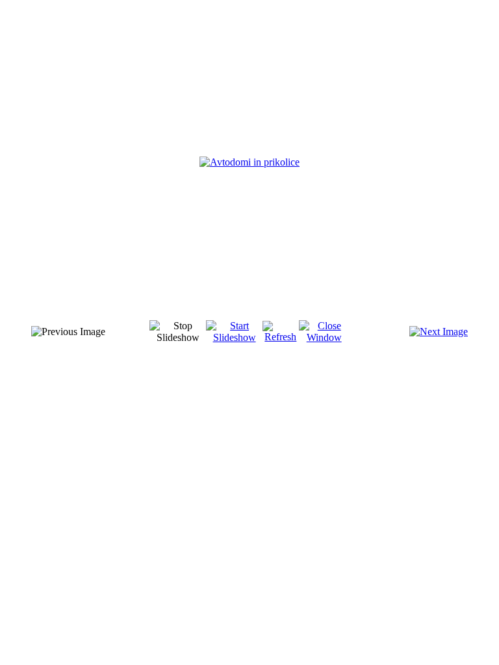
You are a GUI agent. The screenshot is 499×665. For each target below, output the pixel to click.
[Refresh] (280, 336)
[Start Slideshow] (234, 337)
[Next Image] (438, 331)
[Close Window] (324, 337)
